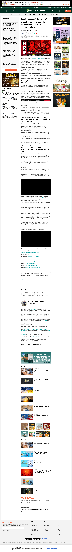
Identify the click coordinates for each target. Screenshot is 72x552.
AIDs (24, 35)
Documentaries (49, 349)
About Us (62, 7)
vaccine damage (43, 36)
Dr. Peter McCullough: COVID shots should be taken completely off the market (41, 453)
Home (2, 7)
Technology (58, 14)
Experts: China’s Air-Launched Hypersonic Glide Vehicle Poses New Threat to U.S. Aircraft (9, 59)
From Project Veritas (30, 159)
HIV (39, 35)
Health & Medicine (27, 14)
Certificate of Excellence (33, 321)
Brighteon (5, 7)
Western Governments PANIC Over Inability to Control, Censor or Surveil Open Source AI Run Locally (15, 100)
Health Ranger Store (47, 525)
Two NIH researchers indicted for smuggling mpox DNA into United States (9, 55)
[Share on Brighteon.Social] (22, 33)
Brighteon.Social (60, 524)
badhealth (27, 35)
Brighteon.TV (26, 348)
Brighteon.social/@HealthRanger (34, 256)
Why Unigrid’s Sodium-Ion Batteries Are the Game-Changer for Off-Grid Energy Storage (10, 43)
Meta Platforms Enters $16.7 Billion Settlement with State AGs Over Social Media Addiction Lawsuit (10, 38)
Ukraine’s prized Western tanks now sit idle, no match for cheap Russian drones (10, 64)
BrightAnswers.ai (50, 7)
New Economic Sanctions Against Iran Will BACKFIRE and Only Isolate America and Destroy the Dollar (15, 117)
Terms (28, 542)
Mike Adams (29, 30)
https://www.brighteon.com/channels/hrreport (30, 252)
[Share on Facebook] (25, 33)
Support (32, 526)
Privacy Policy (33, 533)
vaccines (25, 37)
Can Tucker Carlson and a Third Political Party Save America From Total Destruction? (6, 108)
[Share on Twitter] (27, 33)
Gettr (58, 529)
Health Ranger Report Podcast (49, 526)
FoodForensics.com (50, 346)
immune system (43, 35)
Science (52, 14)
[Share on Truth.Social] (34, 33)
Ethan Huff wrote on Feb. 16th (28, 87)
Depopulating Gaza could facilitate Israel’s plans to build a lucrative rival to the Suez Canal (42, 407)
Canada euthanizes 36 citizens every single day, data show (42, 480)
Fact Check (36, 35)
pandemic (28, 36)
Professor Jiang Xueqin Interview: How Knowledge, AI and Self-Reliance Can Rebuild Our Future (6, 117)
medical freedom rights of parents (29, 338)
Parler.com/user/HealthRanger (30, 263)
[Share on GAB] (32, 33)
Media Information (33, 529)
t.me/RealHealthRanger (30, 258)
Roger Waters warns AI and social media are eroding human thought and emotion (10, 33)
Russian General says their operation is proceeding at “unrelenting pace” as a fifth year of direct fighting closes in (10, 29)
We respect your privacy (5, 530)
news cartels (23, 36)
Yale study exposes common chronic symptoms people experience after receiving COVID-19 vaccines (42, 370)
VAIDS (28, 37)
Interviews (15, 7)
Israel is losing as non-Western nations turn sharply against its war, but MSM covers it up (41, 397)
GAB (58, 533)
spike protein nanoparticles (39, 197)
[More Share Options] (39, 33)
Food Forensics (33, 311)
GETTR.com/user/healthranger (30, 261)
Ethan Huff (39, 414)
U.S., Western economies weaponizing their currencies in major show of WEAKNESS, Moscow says (42, 379)
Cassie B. (39, 368)
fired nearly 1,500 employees (38, 58)
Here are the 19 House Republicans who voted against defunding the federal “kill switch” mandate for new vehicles (41, 416)
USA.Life (59, 534)
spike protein (37, 36)
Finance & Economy (36, 14)
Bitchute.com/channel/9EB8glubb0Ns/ (32, 267)
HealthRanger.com (36, 346)
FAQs (65, 7)
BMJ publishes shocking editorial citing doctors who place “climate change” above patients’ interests (42, 490)
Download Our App (57, 7)
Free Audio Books (49, 348)
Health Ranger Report (6, 88)
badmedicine (31, 35)
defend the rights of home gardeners (38, 336)
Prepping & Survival (45, 14)
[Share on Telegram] (29, 33)
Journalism (48, 35)
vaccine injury (44, 295)
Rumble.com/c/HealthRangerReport (32, 265)
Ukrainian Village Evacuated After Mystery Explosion (9, 47)
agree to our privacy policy (23, 549)
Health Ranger (26, 17)
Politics (15, 14)
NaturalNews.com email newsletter (33, 272)
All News (45, 524)
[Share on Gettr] (37, 33)
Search (70, 7)
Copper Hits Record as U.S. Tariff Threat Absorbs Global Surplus (9, 51)
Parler (58, 526)
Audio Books (20, 7)
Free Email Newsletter (34, 525)
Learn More (48, 548)
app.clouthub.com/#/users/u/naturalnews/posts (34, 269)
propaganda (32, 36)
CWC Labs (45, 320)
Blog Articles (46, 530)
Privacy (25, 542)
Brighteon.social (27, 349)
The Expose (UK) (33, 102)
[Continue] (23, 528)
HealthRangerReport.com (38, 348)
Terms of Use (33, 534)
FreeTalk (59, 530)
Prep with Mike (11, 7)
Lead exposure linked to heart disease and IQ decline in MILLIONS (41, 462)
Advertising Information (34, 530)
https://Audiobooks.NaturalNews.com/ (28, 279)
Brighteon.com (26, 346)
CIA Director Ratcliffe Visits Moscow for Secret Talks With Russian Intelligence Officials (9, 24)
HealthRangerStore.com (37, 349)
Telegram (59, 525)
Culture (20, 14)
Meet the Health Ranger (34, 524)
